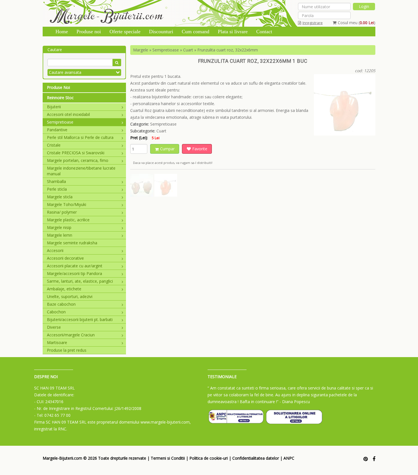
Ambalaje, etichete (64, 288)
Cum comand (195, 31)
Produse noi (88, 31)
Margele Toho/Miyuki (66, 204)
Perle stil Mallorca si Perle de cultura (80, 137)
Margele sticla (60, 196)
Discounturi (161, 31)
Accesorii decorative (65, 258)
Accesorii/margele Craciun (71, 335)
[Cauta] (116, 62)
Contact (264, 31)
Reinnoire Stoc (60, 97)
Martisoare (57, 342)
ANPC (289, 458)
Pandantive (57, 129)
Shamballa (56, 181)
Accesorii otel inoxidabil (68, 114)
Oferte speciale (124, 31)
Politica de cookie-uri (208, 458)
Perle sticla (57, 189)
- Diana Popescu (295, 401)
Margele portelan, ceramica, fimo (77, 160)
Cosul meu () (356, 22)
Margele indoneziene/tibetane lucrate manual (81, 170)
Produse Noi (58, 87)
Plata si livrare (233, 31)
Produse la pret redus (66, 350)
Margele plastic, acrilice (68, 219)
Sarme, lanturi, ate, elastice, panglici (80, 281)
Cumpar (167, 148)
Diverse (54, 327)
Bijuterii (54, 106)
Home (61, 31)
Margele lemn (59, 235)
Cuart (188, 50)
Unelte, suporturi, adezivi (69, 296)
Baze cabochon (61, 304)
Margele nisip (59, 227)
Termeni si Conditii (168, 458)
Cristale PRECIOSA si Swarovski (75, 152)
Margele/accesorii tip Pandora (74, 273)
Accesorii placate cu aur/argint (74, 265)
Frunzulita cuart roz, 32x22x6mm (227, 50)
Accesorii (55, 250)
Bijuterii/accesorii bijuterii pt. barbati (80, 319)
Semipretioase (60, 122)
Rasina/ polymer (62, 212)
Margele (140, 50)
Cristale (54, 145)
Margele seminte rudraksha (72, 242)
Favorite (199, 148)
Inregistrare (313, 22)
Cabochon (56, 311)
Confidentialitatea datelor (255, 458)
